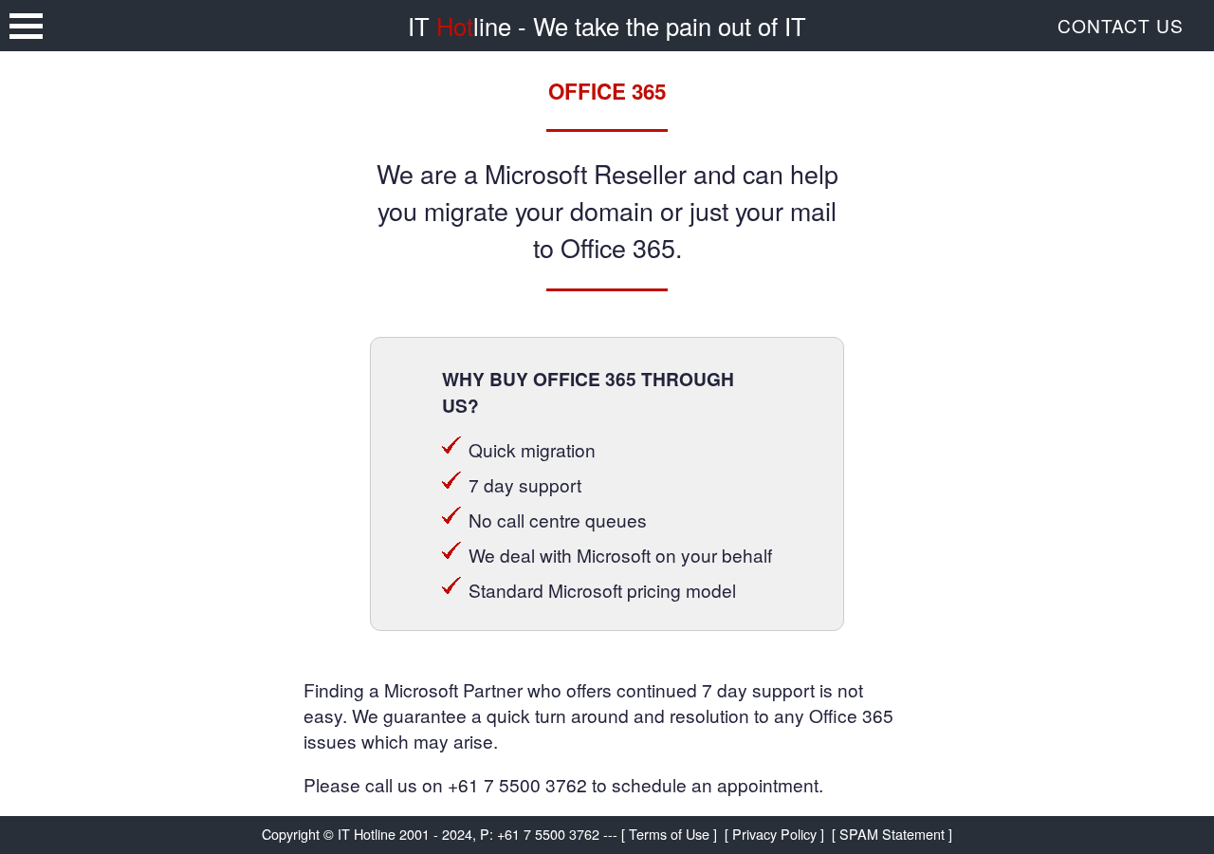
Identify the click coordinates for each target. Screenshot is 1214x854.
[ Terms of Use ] (669, 834)
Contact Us (1121, 25)
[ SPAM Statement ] (892, 834)
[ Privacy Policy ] (774, 834)
